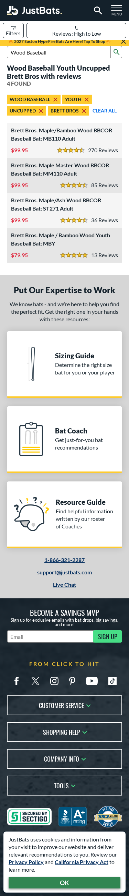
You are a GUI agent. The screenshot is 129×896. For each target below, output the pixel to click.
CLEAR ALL (105, 111)
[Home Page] (34, 10)
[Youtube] (92, 681)
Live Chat (64, 584)
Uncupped (23, 111)
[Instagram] (54, 681)
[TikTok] (112, 681)
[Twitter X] (35, 681)
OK (64, 882)
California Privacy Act (81, 862)
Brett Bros (65, 111)
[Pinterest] (72, 681)
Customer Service (61, 705)
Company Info (61, 758)
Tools (61, 785)
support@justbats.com (64, 572)
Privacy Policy (26, 862)
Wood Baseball (30, 99)
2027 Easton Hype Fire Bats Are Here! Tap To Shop (59, 41)
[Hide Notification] (123, 41)
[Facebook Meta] (16, 681)
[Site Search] (97, 10)
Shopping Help (61, 732)
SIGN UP (107, 636)
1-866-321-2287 (64, 560)
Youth (73, 99)
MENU (118, 12)
